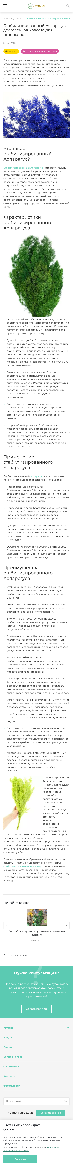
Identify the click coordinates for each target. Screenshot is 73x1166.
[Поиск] (65, 1101)
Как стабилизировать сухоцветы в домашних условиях (36, 933)
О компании (11, 1066)
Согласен (20, 1159)
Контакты (9, 1076)
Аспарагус (36, 476)
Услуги (7, 1037)
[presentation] (6, 925)
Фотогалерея (11, 1085)
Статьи (7, 1047)
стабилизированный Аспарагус (23, 866)
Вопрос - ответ (12, 1056)
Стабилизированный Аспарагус (23, 167)
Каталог (8, 1027)
